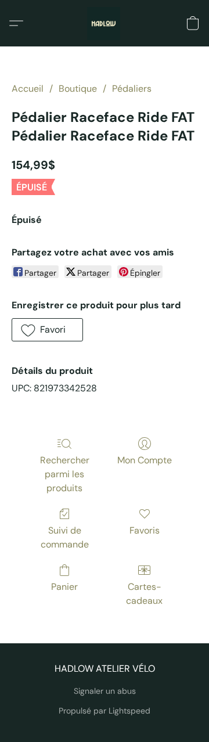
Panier (64, 587)
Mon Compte (144, 460)
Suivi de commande (65, 537)
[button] (104, 23)
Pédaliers (132, 88)
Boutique (78, 88)
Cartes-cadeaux (144, 594)
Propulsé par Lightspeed (104, 710)
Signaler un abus (105, 691)
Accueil (28, 88)
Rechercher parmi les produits (64, 474)
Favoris (144, 530)
